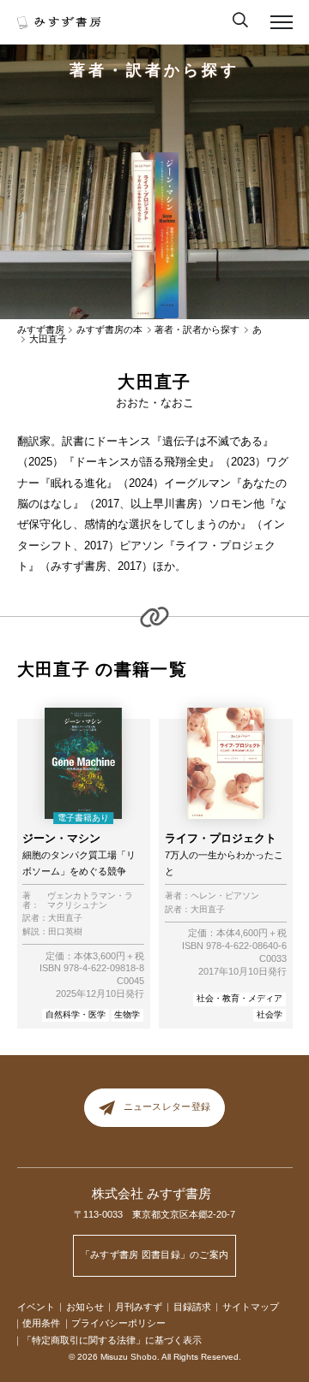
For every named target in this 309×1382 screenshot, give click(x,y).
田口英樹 (65, 932)
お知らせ (85, 1307)
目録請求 (192, 1307)
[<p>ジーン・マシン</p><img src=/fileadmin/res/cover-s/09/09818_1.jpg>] (166, 235)
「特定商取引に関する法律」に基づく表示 (112, 1340)
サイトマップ (250, 1307)
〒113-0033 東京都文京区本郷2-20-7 (154, 1214)
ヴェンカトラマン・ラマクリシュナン (90, 901)
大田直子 (65, 918)
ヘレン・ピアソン (225, 896)
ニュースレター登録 (167, 1107)
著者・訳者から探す (154, 70)
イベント (36, 1307)
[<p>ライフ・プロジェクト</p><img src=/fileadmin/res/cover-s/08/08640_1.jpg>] (142, 235)
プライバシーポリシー (118, 1323)
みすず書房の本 (109, 330)
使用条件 (41, 1323)
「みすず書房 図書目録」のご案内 (155, 1254)
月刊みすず (138, 1307)
